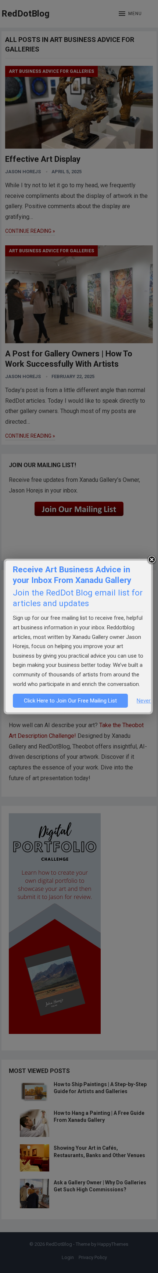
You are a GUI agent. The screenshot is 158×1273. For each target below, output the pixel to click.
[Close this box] (151, 559)
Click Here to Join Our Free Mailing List (70, 700)
